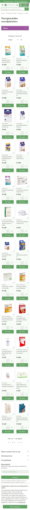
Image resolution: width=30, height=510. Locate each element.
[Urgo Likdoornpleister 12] (22, 245)
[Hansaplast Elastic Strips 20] (7, 245)
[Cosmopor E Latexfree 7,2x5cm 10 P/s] (22, 212)
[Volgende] (21, 442)
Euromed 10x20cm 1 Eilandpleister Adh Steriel (7, 353)
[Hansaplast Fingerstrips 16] (22, 147)
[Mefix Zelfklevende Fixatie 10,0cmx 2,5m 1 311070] (22, 375)
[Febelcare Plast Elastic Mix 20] (7, 180)
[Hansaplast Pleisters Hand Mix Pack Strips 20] (22, 82)
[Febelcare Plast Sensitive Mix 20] (7, 50)
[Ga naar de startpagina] (10, 5)
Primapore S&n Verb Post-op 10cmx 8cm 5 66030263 (7, 319)
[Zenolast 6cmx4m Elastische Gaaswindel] (7, 375)
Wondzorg (20, 13)
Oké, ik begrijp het (15, 507)
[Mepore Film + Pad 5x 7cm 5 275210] (7, 277)
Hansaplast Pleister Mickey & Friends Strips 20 (7, 158)
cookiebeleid (21, 502)
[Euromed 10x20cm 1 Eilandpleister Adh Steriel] (7, 341)
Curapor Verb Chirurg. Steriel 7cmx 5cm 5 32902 (8, 223)
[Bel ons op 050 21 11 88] (17, 5)
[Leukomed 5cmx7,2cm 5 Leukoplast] (22, 341)
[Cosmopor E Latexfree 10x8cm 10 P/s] (22, 180)
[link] (9, 442)
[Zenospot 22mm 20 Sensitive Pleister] (7, 408)
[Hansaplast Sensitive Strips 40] (22, 115)
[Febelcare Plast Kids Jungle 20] (22, 50)
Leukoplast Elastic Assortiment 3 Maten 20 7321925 (21, 319)
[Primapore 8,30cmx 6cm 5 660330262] (22, 277)
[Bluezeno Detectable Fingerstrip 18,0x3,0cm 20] (22, 408)
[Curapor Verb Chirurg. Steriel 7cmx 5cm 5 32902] (7, 212)
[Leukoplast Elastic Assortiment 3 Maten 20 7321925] (22, 308)
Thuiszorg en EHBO (11, 13)
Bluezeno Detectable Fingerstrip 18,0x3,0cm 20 (22, 419)
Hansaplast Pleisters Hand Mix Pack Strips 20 (21, 93)
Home (2, 13)
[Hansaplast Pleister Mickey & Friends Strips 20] (7, 147)
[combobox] (13, 9)
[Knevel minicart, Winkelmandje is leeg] (20, 5)
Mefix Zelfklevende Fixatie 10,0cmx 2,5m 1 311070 (21, 386)
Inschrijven (15, 477)
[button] (15, 28)
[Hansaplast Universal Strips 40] (7, 82)
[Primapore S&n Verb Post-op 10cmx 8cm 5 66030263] (7, 308)
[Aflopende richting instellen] (21, 40)
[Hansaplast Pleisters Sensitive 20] (7, 115)
